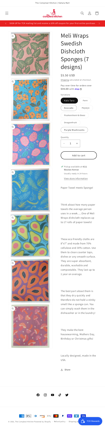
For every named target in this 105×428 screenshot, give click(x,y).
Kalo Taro (69, 100)
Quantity (65, 137)
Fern (87, 101)
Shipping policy (75, 421)
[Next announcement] (99, 23)
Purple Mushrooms (74, 129)
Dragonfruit (72, 123)
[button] (7, 13)
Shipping (65, 79)
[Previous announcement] (6, 23)
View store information (76, 178)
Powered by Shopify (42, 421)
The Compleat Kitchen (24, 421)
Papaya (87, 108)
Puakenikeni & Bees (76, 116)
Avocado (68, 107)
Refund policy (59, 421)
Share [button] (67, 369)
